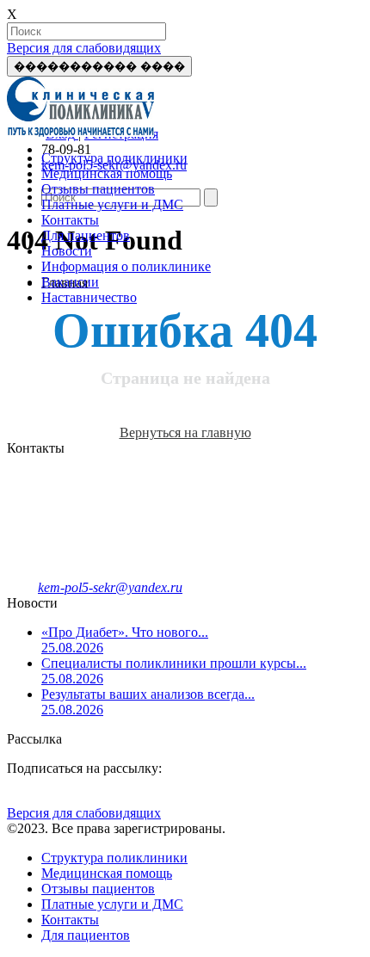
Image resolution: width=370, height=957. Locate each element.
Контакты (70, 220)
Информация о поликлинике (126, 266)
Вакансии (70, 282)
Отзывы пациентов (98, 189)
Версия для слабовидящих (84, 47)
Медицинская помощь (106, 173)
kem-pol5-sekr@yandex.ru (110, 587)
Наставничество (89, 297)
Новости (66, 251)
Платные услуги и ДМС (112, 204)
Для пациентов (85, 235)
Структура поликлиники (114, 158)
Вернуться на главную (185, 432)
